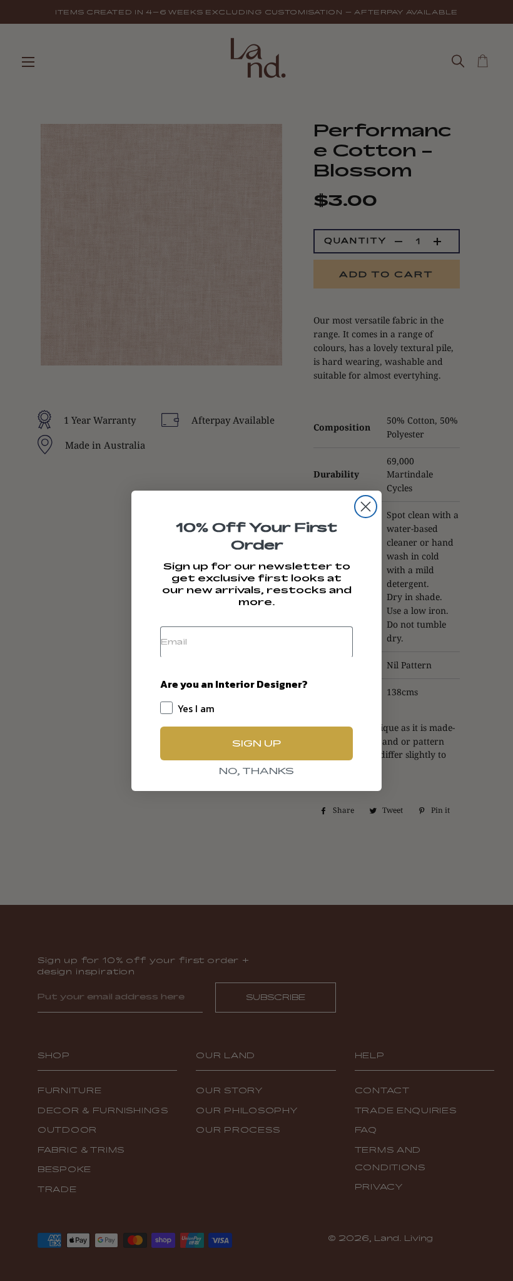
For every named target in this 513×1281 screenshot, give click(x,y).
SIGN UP (256, 743)
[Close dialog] (366, 507)
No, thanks (256, 771)
